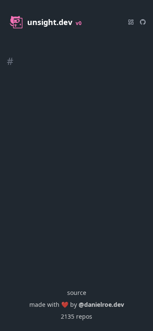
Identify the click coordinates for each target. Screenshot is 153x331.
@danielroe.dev (101, 304)
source (76, 293)
